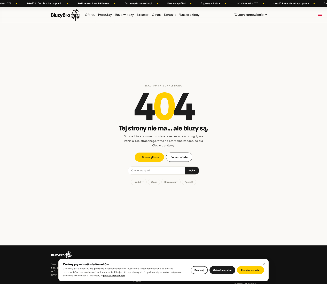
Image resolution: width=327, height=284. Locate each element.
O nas (154, 181)
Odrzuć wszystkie (222, 270)
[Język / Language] (320, 14)
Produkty (139, 181)
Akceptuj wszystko (250, 270)
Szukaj (191, 170)
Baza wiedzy (171, 181)
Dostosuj (199, 270)
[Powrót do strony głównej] (65, 14)
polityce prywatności (114, 275)
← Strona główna (149, 157)
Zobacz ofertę (179, 157)
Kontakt (189, 181)
